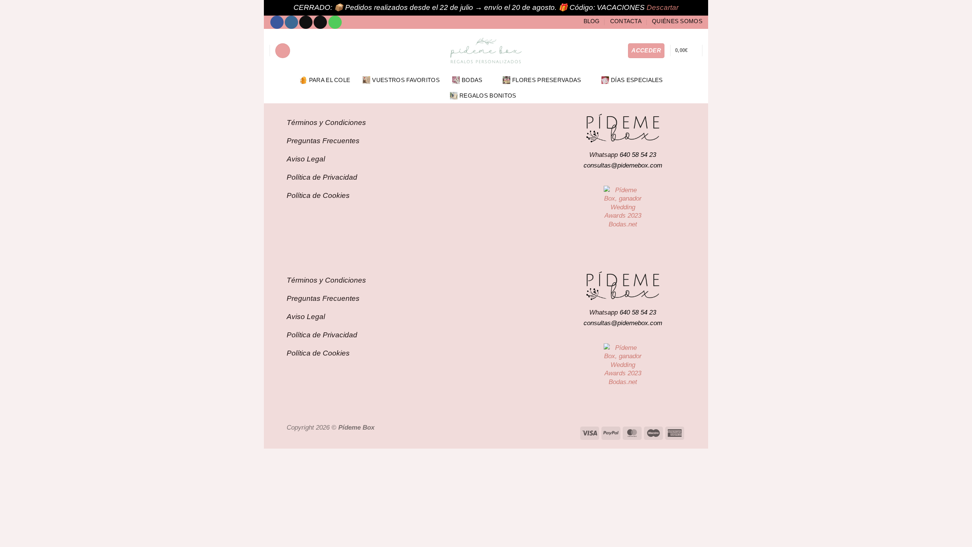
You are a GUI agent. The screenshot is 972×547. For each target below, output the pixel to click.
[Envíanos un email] (320, 22)
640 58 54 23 (638, 154)
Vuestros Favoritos (406, 80)
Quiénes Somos (677, 21)
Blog (592, 21)
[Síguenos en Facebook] (277, 22)
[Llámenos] (335, 22)
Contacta (626, 21)
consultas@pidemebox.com (623, 165)
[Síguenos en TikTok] (305, 22)
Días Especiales (637, 80)
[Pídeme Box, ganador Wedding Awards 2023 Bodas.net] (623, 207)
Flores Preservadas (546, 80)
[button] (282, 50)
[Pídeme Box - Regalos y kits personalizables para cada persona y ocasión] (486, 50)
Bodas (472, 80)
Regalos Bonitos (487, 95)
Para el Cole (329, 80)
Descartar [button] (663, 7)
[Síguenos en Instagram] (291, 22)
